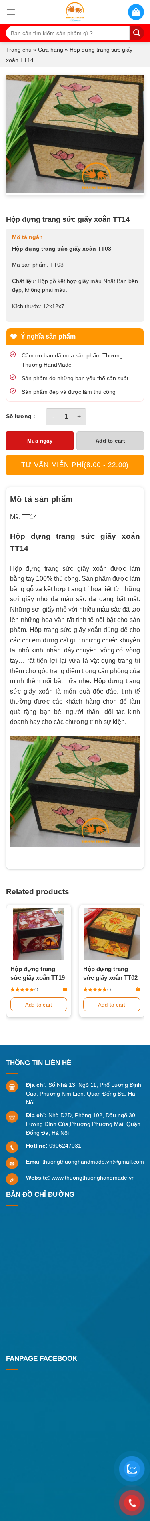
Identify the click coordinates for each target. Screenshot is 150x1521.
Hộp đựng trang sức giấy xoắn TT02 (110, 973)
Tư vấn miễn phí (75, 465)
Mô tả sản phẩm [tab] (41, 499)
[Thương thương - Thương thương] (75, 12)
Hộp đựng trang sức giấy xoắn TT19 (37, 973)
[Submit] (137, 33)
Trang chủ (19, 49)
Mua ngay (40, 441)
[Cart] (136, 12)
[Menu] (11, 12)
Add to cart (110, 441)
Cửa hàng (50, 49)
